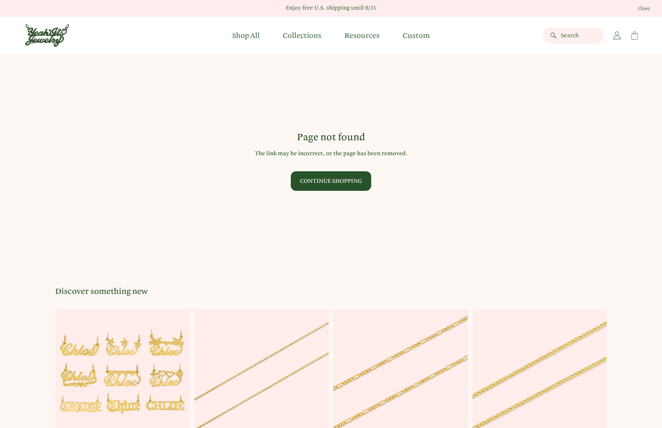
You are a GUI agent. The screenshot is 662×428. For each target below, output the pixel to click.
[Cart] (634, 35)
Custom (416, 35)
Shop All (246, 35)
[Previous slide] (66, 376)
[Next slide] (178, 376)
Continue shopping (331, 181)
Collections (302, 35)
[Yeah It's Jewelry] (47, 35)
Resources (362, 35)
